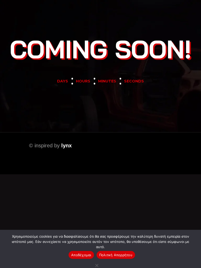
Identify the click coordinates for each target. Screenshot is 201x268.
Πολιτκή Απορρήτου (115, 255)
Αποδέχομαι (81, 255)
